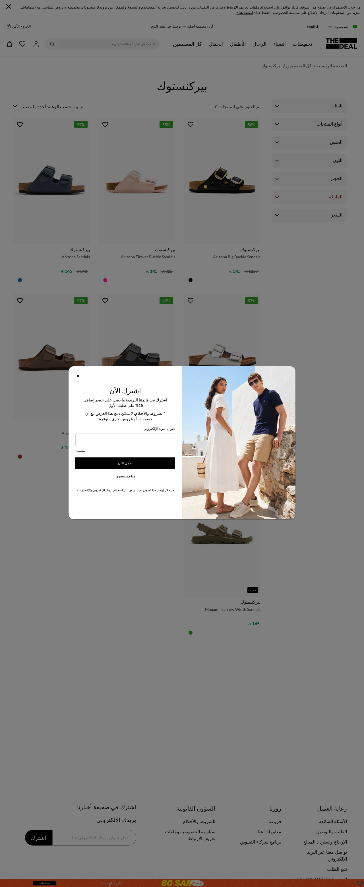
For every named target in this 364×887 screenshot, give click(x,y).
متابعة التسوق (125, 476)
